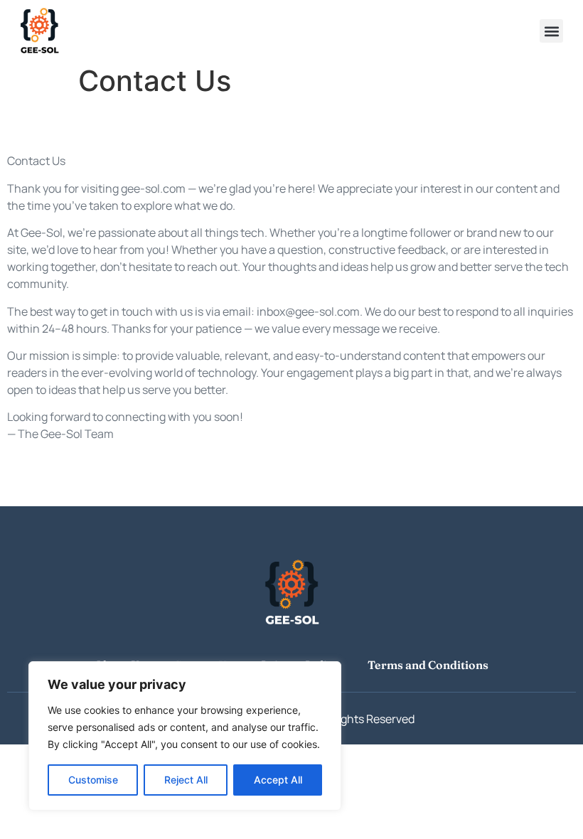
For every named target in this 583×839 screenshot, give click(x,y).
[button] (551, 31)
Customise (93, 780)
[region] (184, 736)
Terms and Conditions (428, 665)
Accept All (278, 780)
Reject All (186, 780)
